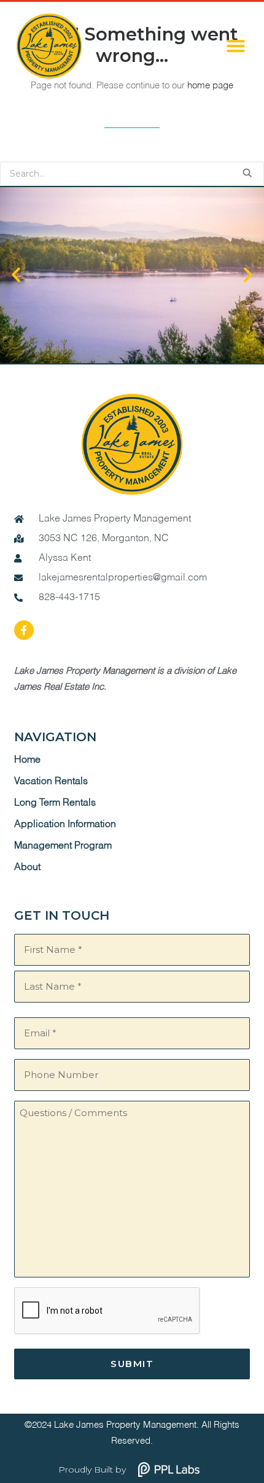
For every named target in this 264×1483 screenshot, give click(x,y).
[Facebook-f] (24, 630)
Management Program (63, 846)
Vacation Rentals (51, 782)
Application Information (65, 825)
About (27, 867)
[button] (235, 46)
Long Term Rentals (55, 803)
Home (27, 760)
